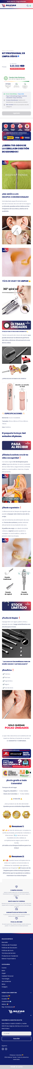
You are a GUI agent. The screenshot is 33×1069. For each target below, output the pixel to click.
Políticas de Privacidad (9, 945)
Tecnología (5, 979)
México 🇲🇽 (5, 1004)
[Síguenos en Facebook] (3, 1049)
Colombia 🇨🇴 (6, 996)
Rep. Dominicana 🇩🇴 (8, 1007)
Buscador (5, 942)
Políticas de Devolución (9, 948)
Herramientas (6, 981)
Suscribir (16, 1039)
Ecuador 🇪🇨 (5, 999)
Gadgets (4, 987)
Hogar (4, 973)
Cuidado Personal (7, 976)
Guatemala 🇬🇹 (6, 1001)
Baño (3, 971)
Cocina (4, 968)
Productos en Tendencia (10, 956)
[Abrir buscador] (28, 6)
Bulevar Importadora (9, 959)
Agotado (16, 113)
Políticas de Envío (7, 950)
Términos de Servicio (8, 953)
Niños (3, 984)
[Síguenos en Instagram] (6, 1049)
